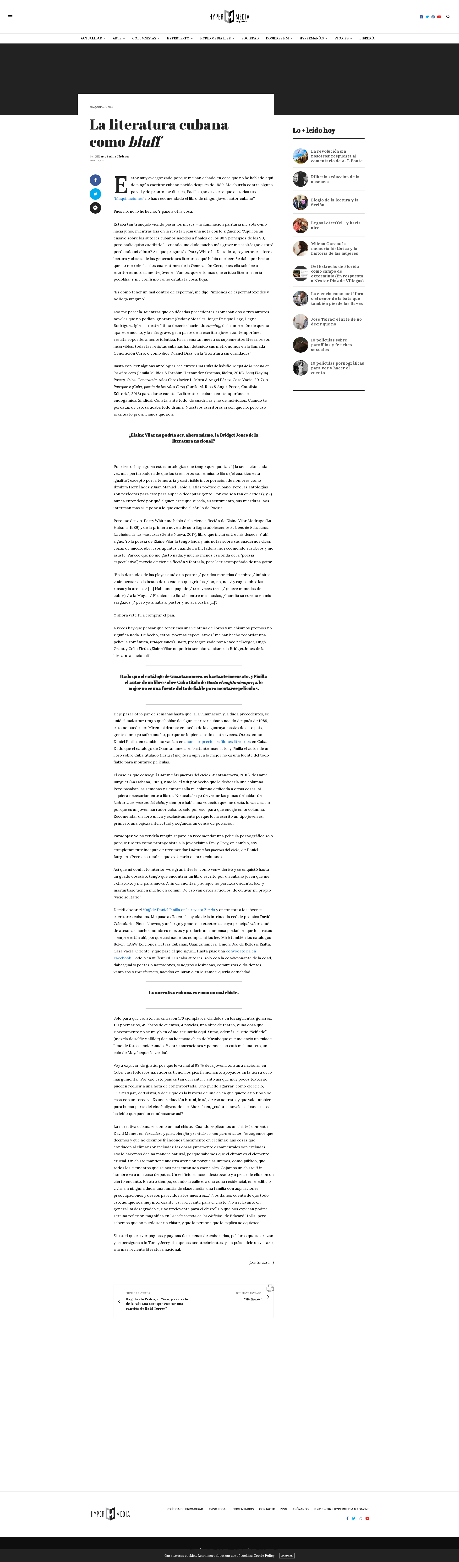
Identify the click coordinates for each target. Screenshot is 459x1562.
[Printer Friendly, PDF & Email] (270, 1288)
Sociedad (250, 38)
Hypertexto (178, 38)
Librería (367, 38)
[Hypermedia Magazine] (229, 16)
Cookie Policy (263, 1556)
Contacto (267, 1509)
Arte (117, 38)
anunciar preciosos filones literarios (217, 741)
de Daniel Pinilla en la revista (179, 909)
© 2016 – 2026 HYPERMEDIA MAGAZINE (341, 1509)
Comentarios (243, 1509)
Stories (341, 38)
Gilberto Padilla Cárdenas (112, 156)
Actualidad (91, 38)
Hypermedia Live (215, 38)
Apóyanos (300, 1509)
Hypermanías (312, 38)
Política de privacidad (185, 1509)
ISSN (283, 1509)
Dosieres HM (277, 38)
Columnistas (144, 38)
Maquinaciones (101, 107)
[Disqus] (182, 1391)
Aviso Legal (217, 1509)
